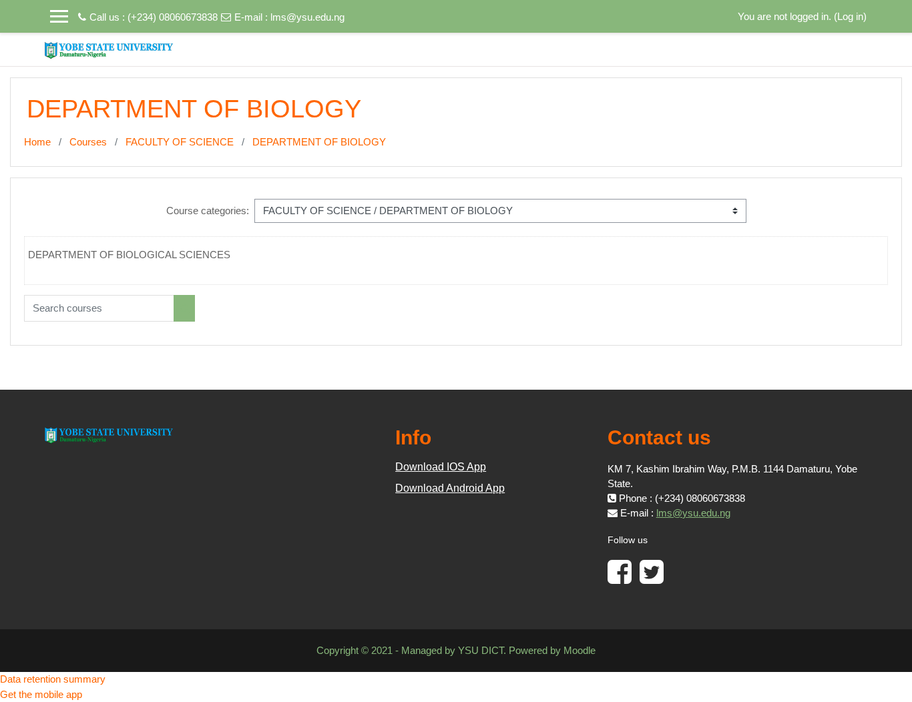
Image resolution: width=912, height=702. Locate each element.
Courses (88, 141)
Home (37, 141)
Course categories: (207, 210)
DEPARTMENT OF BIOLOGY (319, 141)
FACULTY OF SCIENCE (180, 141)
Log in (850, 16)
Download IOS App (440, 466)
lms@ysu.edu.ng (307, 17)
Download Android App (450, 488)
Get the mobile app (41, 694)
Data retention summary (52, 679)
